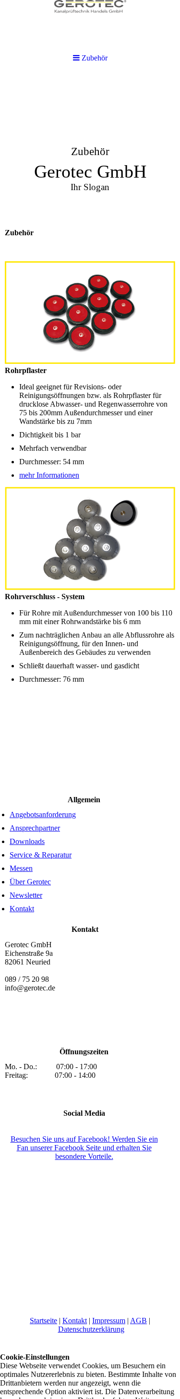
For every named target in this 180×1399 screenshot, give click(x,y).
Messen (21, 868)
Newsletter (26, 895)
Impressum (108, 1320)
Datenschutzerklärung (91, 1329)
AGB (138, 1320)
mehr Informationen (49, 475)
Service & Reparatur (41, 855)
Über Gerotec (30, 882)
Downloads (27, 841)
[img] (90, 147)
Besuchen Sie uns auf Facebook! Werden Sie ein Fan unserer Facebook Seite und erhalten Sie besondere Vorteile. (84, 1147)
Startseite (43, 1320)
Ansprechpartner (35, 828)
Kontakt (22, 909)
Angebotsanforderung (43, 814)
